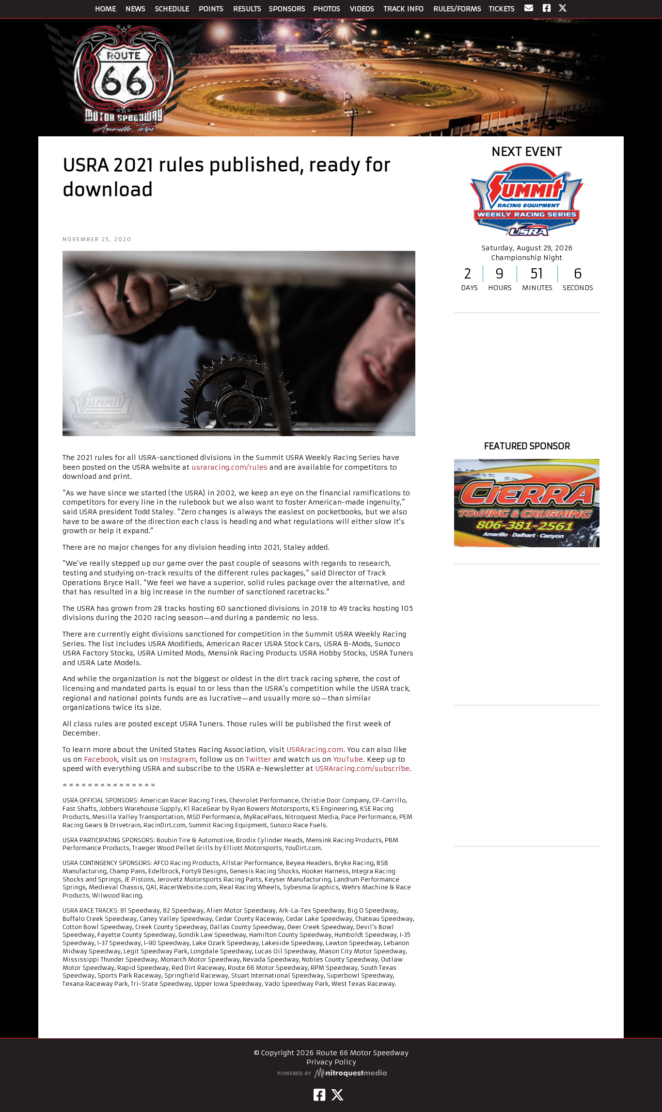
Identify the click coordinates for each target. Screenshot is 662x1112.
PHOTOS (326, 8)
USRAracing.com (314, 749)
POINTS (211, 8)
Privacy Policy (331, 1062)
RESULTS (247, 8)
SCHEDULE (172, 8)
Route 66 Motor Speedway (526, 428)
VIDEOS (362, 8)
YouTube (348, 759)
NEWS (135, 8)
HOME (105, 8)
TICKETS (502, 8)
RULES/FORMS (457, 8)
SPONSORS (287, 8)
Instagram (178, 759)
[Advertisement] (526, 634)
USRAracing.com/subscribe (362, 768)
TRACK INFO (404, 8)
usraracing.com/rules (229, 467)
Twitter (258, 759)
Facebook (100, 759)
